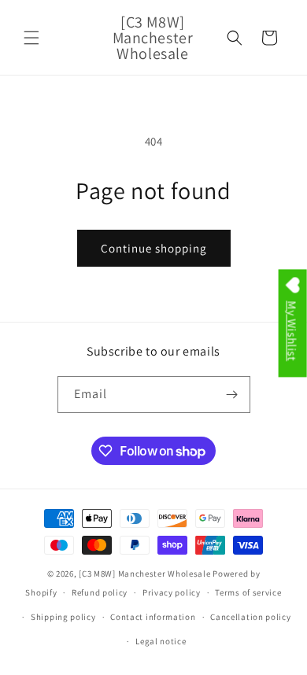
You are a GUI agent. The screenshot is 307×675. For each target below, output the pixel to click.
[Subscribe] (232, 394)
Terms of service (248, 592)
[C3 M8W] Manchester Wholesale (144, 573)
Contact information (152, 616)
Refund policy (100, 592)
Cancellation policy (250, 616)
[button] (31, 37)
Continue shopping (154, 248)
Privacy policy (171, 592)
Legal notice (160, 641)
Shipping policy (63, 616)
